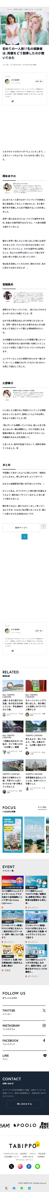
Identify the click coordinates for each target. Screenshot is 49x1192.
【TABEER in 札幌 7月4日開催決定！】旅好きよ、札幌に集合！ (12, 962)
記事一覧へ (39, 81)
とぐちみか (15, 80)
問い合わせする (24, 1104)
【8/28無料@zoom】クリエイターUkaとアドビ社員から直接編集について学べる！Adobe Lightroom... (12, 897)
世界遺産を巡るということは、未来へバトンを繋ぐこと (36, 780)
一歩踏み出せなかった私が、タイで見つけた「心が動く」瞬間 (13, 744)
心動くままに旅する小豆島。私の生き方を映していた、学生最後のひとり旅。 (13, 705)
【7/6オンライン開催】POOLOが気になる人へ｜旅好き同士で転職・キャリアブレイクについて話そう (36, 931)
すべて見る (42, 807)
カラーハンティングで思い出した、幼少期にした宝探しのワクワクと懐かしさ (36, 705)
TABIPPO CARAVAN (9, 695)
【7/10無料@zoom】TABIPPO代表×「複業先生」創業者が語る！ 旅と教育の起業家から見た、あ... (36, 897)
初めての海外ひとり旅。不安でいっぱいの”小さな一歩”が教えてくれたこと (13, 782)
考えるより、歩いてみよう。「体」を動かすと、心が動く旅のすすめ (36, 743)
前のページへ (21, 527)
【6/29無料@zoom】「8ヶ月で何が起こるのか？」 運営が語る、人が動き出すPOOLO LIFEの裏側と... (36, 965)
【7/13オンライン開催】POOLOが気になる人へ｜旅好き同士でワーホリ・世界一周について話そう (12, 931)
